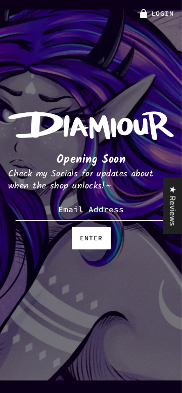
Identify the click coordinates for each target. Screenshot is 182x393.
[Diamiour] (91, 124)
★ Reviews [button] (172, 206)
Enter (91, 238)
